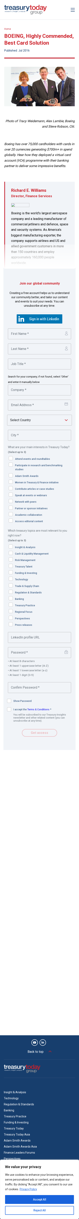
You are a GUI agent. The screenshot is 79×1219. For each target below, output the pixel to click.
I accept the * (32, 709)
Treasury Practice (25, 605)
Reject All (39, 1210)
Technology (21, 579)
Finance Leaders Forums (19, 1152)
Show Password (22, 701)
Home (7, 29)
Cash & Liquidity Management (32, 553)
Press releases (23, 625)
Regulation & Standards (28, 592)
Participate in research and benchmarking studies (38, 467)
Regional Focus (23, 612)
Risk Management (25, 560)
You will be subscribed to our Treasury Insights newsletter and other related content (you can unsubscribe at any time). (39, 717)
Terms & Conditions (38, 709)
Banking (19, 599)
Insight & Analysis (25, 547)
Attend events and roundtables (32, 459)
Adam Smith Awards (26, 476)
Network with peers (25, 501)
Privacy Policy (28, 1189)
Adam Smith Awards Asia (20, 1146)
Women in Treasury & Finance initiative (37, 482)
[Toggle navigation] (73, 10)
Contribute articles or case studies (34, 489)
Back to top (36, 1052)
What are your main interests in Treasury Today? (38, 450)
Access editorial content (29, 521)
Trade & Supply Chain (27, 586)
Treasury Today (14, 1128)
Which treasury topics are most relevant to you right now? (37, 535)
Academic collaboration (28, 515)
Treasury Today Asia (17, 1134)
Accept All (39, 1199)
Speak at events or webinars (31, 495)
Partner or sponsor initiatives (31, 508)
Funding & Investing (26, 573)
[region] (39, 1189)
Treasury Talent (23, 566)
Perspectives (22, 618)
